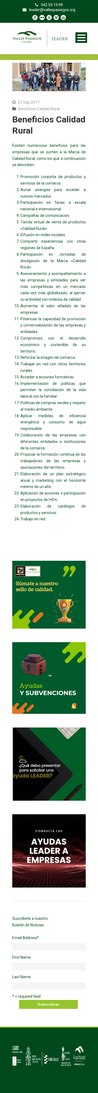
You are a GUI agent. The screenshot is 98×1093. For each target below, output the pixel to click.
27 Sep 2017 (28, 102)
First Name (21, 957)
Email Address (25, 938)
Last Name (21, 977)
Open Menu (81, 37)
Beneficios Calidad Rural (39, 109)
